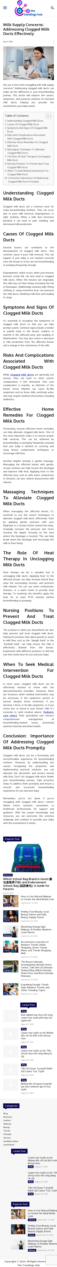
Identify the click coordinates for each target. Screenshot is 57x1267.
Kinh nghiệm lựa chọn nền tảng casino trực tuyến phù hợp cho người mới (37, 1017)
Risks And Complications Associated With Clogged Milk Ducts (26, 136)
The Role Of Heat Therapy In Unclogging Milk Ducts (28, 158)
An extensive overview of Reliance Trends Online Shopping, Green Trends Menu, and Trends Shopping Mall (36, 947)
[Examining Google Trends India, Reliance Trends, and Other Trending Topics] (10, 989)
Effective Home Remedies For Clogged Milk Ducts (27, 144)
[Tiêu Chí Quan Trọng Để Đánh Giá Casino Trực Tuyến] (10, 1070)
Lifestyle (7, 970)
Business (8, 875)
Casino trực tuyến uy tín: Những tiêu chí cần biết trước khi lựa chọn (37, 1035)
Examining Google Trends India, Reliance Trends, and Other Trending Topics (35, 987)
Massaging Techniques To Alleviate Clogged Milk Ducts (26, 151)
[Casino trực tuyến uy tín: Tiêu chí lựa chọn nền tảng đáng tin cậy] (10, 1052)
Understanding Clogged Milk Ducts (25, 120)
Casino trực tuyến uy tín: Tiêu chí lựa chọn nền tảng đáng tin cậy (36, 1053)
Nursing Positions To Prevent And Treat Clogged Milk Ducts (28, 165)
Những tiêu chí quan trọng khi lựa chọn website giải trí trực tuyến (36, 1086)
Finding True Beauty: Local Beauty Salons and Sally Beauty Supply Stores (35, 914)
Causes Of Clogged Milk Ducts (23, 124)
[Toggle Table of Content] (47, 116)
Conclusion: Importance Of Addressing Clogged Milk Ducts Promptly (28, 179)
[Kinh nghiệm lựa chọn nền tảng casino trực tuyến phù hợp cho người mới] (10, 1016)
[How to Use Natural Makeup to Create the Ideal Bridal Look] (10, 901)
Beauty (7, 920)
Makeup (7, 905)
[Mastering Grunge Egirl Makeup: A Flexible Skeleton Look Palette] (10, 931)
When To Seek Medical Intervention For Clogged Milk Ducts (28, 172)
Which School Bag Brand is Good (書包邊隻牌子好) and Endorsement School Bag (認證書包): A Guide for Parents (27, 884)
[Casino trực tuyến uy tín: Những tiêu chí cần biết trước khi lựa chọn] (10, 1034)
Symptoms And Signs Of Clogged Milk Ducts (27, 129)
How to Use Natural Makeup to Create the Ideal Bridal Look (37, 898)
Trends (7, 950)
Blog (6, 993)
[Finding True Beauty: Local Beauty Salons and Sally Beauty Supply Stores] (10, 916)
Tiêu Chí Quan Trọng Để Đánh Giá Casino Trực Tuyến (36, 1070)
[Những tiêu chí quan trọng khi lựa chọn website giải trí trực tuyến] (10, 1085)
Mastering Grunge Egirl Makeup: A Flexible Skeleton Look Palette (36, 929)
